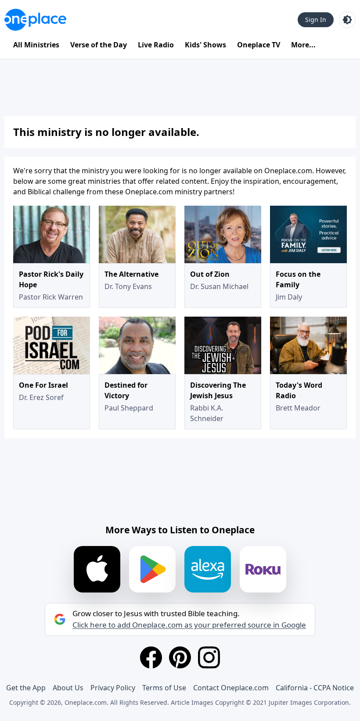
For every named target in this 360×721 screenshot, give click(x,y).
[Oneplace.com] (35, 20)
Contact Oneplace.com (231, 687)
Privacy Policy (112, 687)
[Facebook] (151, 657)
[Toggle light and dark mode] (347, 19)
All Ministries (36, 45)
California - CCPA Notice (315, 687)
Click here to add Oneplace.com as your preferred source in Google (189, 625)
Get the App (26, 687)
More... (303, 45)
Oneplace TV (258, 45)
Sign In (315, 19)
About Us (68, 687)
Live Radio (156, 45)
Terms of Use (164, 687)
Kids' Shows (205, 45)
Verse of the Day (98, 45)
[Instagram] (209, 657)
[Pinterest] (180, 657)
